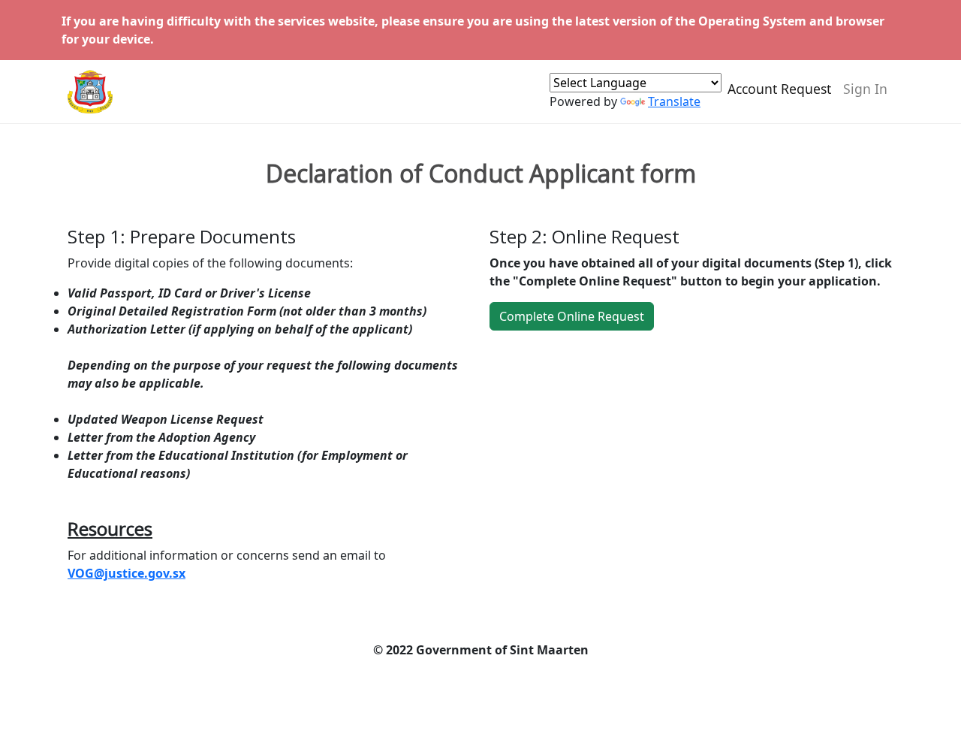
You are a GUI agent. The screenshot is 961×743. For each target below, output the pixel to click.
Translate (674, 101)
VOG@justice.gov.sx (126, 573)
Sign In (865, 89)
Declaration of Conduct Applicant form (481, 173)
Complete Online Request (571, 316)
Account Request (779, 89)
